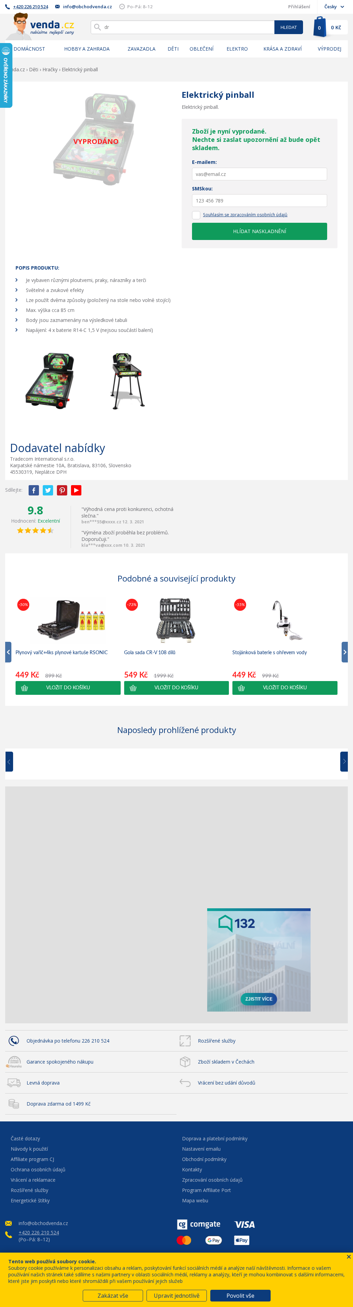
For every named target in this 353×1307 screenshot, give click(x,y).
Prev (14, 762)
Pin (62, 490)
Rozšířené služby (216, 1040)
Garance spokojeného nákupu (60, 1061)
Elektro (237, 48)
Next (341, 762)
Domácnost (29, 48)
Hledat (289, 27)
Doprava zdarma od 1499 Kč (59, 1103)
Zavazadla (141, 48)
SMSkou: (202, 188)
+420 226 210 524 (30, 6)
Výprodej (329, 48)
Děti (173, 48)
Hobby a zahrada (87, 48)
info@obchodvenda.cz (87, 6)
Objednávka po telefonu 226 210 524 (68, 1040)
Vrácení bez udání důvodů (226, 1082)
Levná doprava (43, 1082)
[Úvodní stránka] (39, 26)
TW (48, 490)
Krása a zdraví (282, 48)
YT (76, 490)
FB (34, 490)
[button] (68, 688)
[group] (68, 646)
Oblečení (201, 48)
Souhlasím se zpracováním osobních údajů (245, 215)
